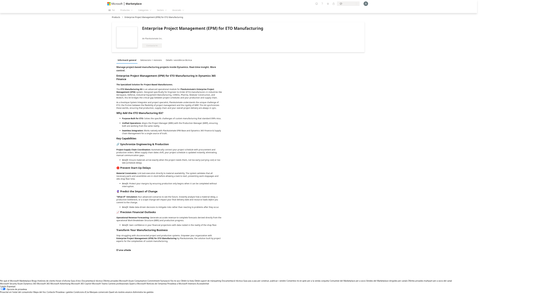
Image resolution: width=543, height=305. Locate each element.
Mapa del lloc (39, 292)
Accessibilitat (203, 283)
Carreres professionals (118, 283)
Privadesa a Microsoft (177, 283)
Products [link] (116, 17)
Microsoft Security (8, 283)
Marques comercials (99, 292)
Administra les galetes (143, 292)
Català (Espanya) (8, 286)
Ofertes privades (110, 280)
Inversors (192, 283)
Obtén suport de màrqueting (207, 280)
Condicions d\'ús (81, 292)
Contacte (51, 292)
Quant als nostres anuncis (120, 292)
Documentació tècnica (92, 280)
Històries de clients (46, 280)
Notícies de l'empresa (156, 283)
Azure (20, 283)
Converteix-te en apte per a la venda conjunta (307, 280)
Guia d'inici (76, 280)
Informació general (127, 60)
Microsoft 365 (43, 283)
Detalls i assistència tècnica (179, 60)
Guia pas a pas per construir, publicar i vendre (264, 280)
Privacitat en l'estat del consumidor (16, 292)
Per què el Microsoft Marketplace (15, 280)
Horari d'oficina (63, 280)
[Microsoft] (115, 3)
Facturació (165, 280)
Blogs (34, 280)
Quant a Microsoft (137, 283)
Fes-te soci (175, 280)
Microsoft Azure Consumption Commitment (139, 280)
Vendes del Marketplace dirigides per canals (386, 280)
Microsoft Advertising (60, 283)
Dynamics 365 (29, 283)
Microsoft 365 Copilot (81, 283)
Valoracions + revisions (151, 60)
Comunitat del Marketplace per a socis (348, 280)
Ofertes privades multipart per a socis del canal (430, 280)
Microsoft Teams (99, 283)
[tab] (127, 60)
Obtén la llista (187, 280)
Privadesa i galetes (64, 292)
